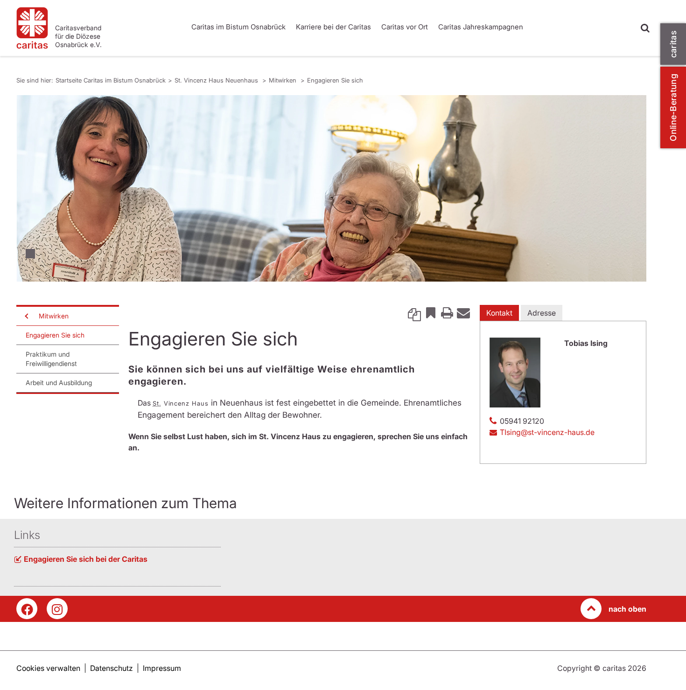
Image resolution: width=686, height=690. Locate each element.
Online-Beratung (673, 107)
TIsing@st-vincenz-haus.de (547, 432)
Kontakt (499, 312)
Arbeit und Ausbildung (59, 382)
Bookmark (431, 312)
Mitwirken (283, 80)
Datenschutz (111, 668)
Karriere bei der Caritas (333, 26)
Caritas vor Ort (404, 26)
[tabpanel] (331, 188)
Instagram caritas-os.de (57, 608)
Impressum (162, 668)
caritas (673, 44)
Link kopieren (414, 312)
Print (447, 312)
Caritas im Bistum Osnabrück (238, 26)
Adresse (541, 312)
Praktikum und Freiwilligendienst (51, 358)
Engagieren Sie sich (335, 80)
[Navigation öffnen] (25, 316)
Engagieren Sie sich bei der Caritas (85, 559)
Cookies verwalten (48, 668)
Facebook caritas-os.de (26, 608)
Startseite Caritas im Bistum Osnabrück (111, 80)
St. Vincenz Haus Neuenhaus (217, 80)
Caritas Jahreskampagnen (480, 26)
